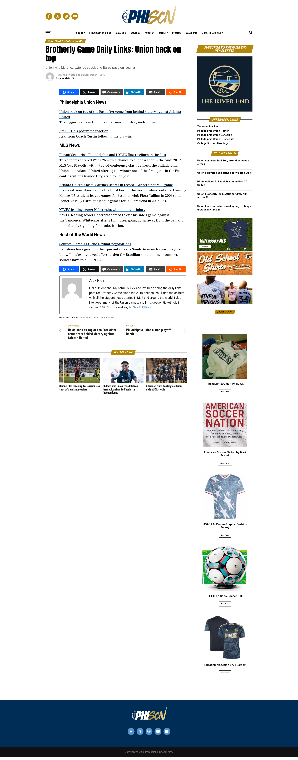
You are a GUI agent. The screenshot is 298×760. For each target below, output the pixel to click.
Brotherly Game (104, 318)
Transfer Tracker (207, 126)
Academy (149, 32)
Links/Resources (211, 32)
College (135, 32)
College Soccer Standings (213, 143)
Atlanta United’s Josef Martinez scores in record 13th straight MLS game (116, 184)
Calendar (191, 32)
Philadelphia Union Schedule (214, 135)
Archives (86, 318)
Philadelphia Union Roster (213, 130)
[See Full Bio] (151, 307)
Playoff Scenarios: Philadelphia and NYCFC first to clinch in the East (112, 154)
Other (162, 32)
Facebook (225, 312)
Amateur (121, 32)
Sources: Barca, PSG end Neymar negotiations (95, 243)
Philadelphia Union (100, 32)
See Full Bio (141, 307)
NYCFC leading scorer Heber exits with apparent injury (102, 209)
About (79, 32)
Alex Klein (64, 78)
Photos (176, 32)
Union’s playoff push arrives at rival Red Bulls (224, 172)
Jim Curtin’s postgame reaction (83, 131)
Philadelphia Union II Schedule (215, 139)
